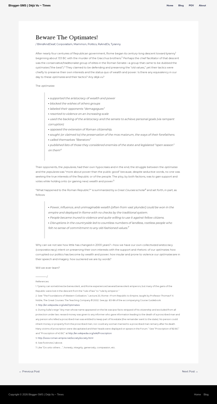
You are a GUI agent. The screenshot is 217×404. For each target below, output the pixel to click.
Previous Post (29, 371)
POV (191, 5)
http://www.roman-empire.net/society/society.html (65, 338)
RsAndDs (104, 44)
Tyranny (116, 44)
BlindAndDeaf (46, 44)
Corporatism (64, 44)
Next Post (190, 371)
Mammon (80, 44)
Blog (181, 5)
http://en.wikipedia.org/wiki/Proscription (90, 333)
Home (170, 5)
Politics (92, 44)
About (202, 5)
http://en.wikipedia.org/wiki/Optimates (59, 305)
